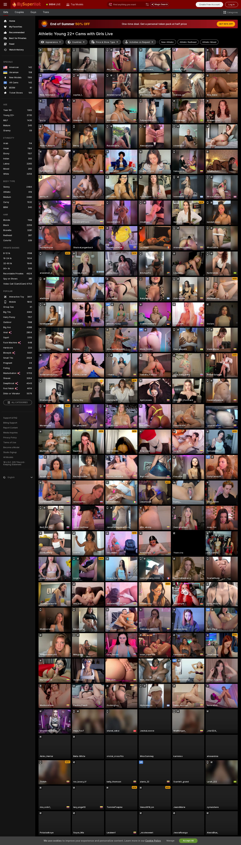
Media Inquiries (10, 433)
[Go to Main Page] (26, 4)
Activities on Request (139, 42)
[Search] (147, 4)
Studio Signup (10, 452)
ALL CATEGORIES (19, 402)
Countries (76, 42)
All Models (8, 457)
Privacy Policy (10, 437)
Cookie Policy (153, 840)
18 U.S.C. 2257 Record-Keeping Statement (14, 463)
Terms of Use (9, 442)
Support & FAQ (10, 418)
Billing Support (10, 423)
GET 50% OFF (226, 24)
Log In (232, 4)
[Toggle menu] (5, 4)
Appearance (51, 42)
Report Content (10, 428)
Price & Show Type (105, 42)
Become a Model (11, 447)
